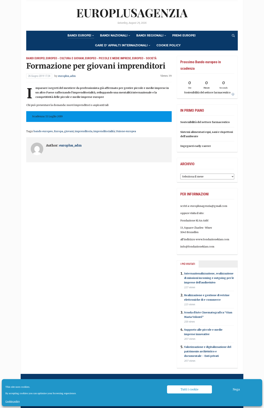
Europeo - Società (144, 58)
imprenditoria (83, 131)
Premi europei (184, 35)
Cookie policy (12, 401)
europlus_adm (67, 76)
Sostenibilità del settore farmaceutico (205, 122)
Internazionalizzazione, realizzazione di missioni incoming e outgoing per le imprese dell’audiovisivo (209, 278)
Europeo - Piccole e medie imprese (108, 58)
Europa (58, 131)
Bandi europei (79, 35)
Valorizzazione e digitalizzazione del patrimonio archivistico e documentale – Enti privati (207, 351)
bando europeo (43, 131)
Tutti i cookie (189, 389)
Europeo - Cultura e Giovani (65, 58)
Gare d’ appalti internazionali (121, 45)
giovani (69, 131)
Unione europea (126, 131)
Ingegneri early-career (195, 146)
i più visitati (187, 264)
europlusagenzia (132, 12)
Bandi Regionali (149, 35)
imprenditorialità (104, 131)
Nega (236, 389)
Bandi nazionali (114, 35)
